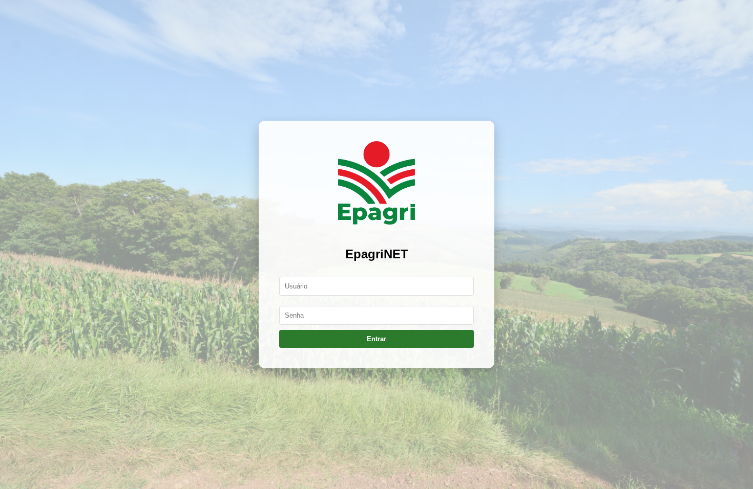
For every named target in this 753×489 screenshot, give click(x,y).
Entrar (376, 339)
